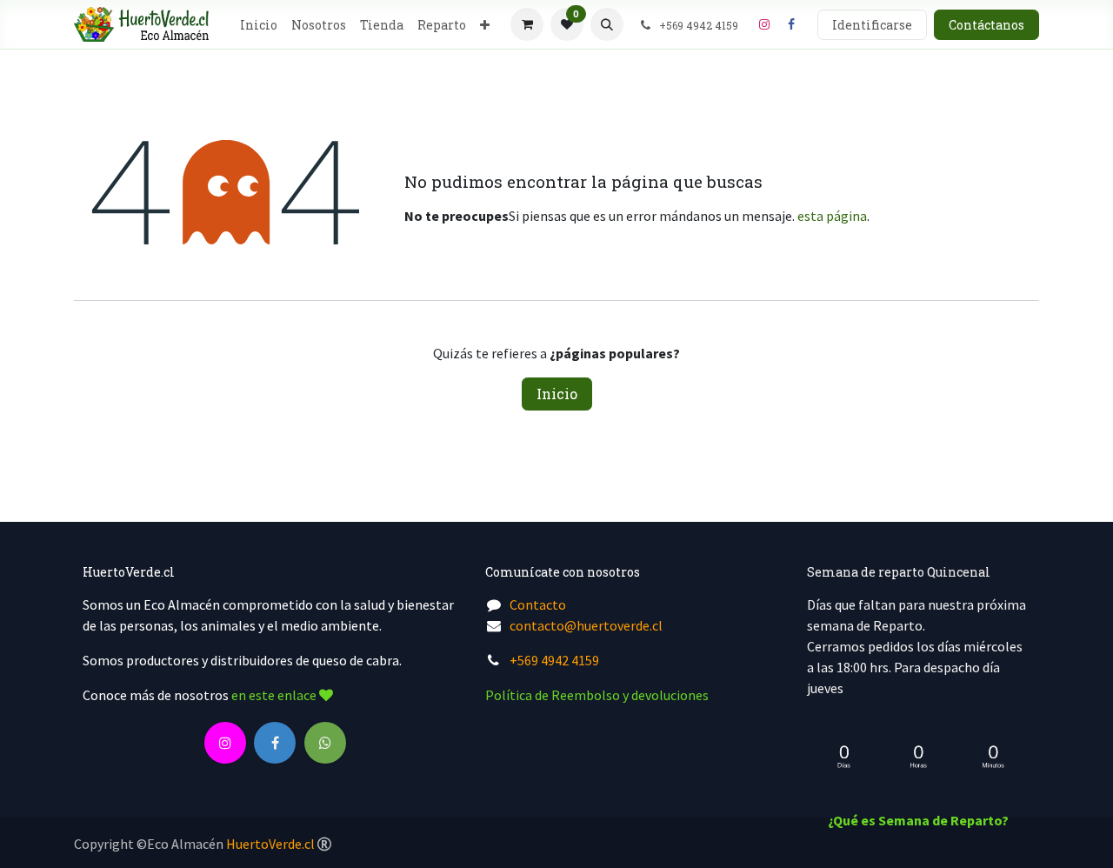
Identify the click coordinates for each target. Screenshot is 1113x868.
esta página (832, 215)
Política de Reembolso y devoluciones (597, 695)
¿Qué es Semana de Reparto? (918, 820)
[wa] (325, 743)
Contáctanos (986, 25)
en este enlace (275, 695)
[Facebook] (791, 24)
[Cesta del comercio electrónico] (526, 24)
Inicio (557, 393)
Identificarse (872, 25)
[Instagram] (764, 24)
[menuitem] (258, 25)
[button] (606, 24)
